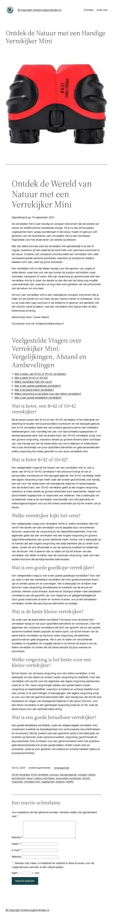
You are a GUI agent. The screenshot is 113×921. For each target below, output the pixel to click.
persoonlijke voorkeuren (68, 778)
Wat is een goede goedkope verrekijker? (37, 385)
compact (82, 774)
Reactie (17, 837)
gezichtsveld (18, 778)
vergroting (17, 781)
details (91, 774)
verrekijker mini (32, 781)
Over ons (102, 10)
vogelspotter (47, 781)
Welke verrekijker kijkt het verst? (33, 381)
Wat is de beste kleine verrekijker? (34, 389)
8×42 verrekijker (39, 774)
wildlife (69, 781)
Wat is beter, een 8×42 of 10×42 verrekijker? (40, 374)
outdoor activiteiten (44, 778)
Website (16, 856)
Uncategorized (61, 767)
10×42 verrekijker (21, 774)
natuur (29, 778)
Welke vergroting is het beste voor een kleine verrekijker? (47, 393)
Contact (88, 10)
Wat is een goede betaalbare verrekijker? (38, 397)
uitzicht (86, 778)
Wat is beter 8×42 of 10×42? (31, 377)
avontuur (54, 774)
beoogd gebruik (68, 774)
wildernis (60, 781)
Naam (16, 843)
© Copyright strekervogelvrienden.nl (39, 10)
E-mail (16, 850)
